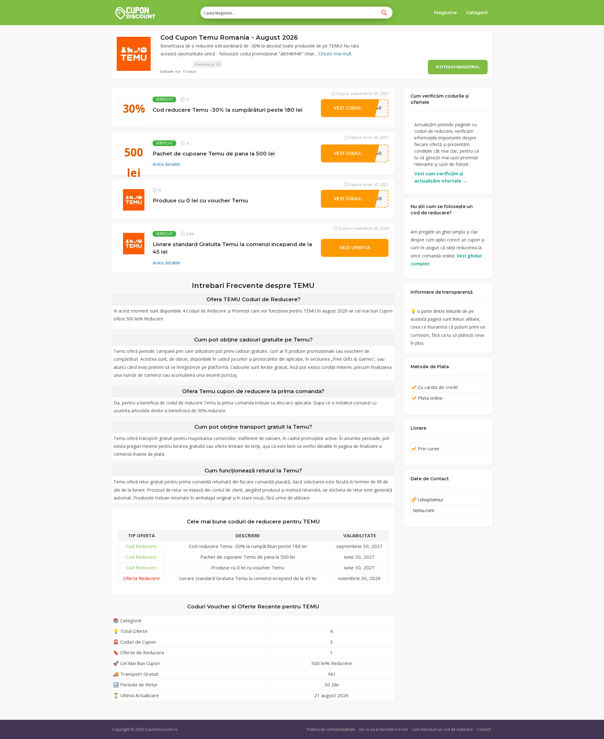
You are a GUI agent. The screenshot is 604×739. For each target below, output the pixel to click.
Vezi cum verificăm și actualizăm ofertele (440, 177)
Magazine (445, 12)
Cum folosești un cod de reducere (442, 729)
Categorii (477, 12)
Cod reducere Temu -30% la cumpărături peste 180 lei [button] (227, 109)
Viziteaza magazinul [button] (458, 67)
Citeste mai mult (335, 54)
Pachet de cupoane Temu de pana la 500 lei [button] (214, 153)
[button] (133, 54)
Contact (484, 729)
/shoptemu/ (431, 499)
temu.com (423, 510)
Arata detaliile (166, 164)
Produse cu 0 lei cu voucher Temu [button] (200, 200)
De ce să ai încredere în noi (383, 729)
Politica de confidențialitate (331, 729)
